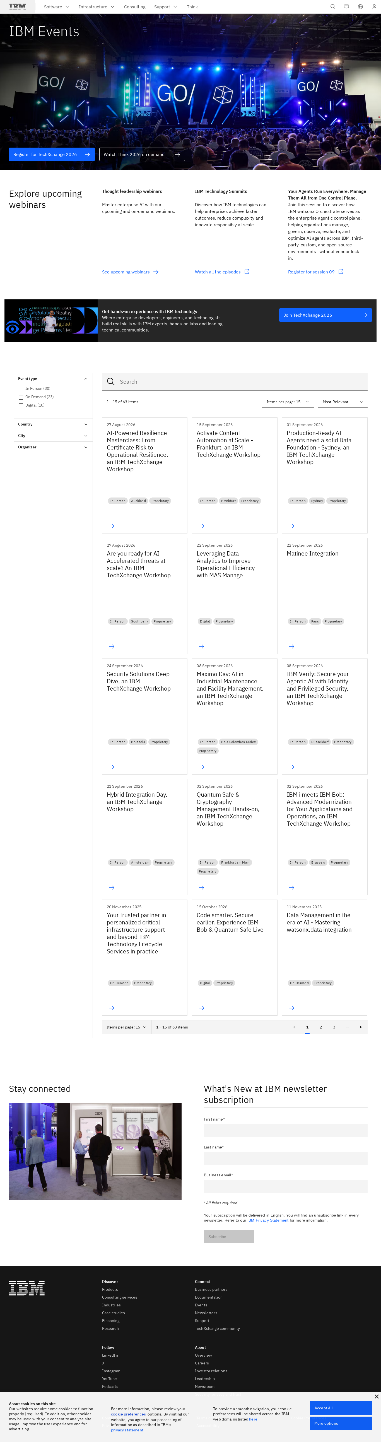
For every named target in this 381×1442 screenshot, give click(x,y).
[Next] (361, 1027)
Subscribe (217, 1236)
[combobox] (235, 382)
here (253, 1419)
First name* (214, 1119)
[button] (360, 6)
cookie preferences (128, 1414)
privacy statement (127, 1430)
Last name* (214, 1147)
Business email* (218, 1174)
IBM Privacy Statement (267, 1220)
